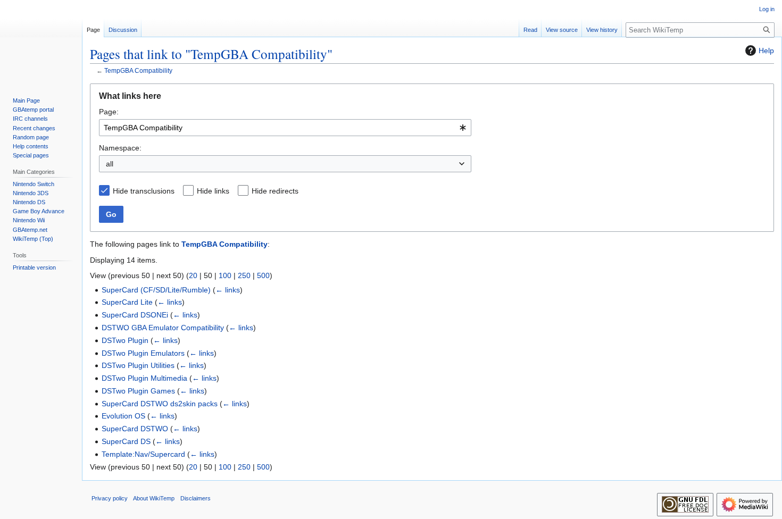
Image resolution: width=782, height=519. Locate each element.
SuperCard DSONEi (135, 315)
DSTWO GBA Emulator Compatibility (163, 327)
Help (766, 50)
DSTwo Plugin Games (138, 391)
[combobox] (285, 127)
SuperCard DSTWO (135, 428)
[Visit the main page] (41, 42)
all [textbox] (109, 164)
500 (263, 275)
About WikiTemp (153, 498)
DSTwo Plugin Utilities (138, 365)
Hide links (213, 191)
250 (244, 275)
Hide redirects (275, 191)
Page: (109, 111)
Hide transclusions (143, 191)
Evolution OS (123, 416)
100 (225, 275)
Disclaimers (195, 498)
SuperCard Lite (127, 302)
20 (193, 275)
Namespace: (120, 148)
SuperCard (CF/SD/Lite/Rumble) (156, 290)
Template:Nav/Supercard (143, 454)
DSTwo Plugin (125, 340)
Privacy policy (109, 498)
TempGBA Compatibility (138, 70)
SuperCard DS (126, 441)
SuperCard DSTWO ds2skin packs (160, 403)
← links (227, 290)
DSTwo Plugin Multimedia (144, 378)
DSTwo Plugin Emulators (143, 353)
